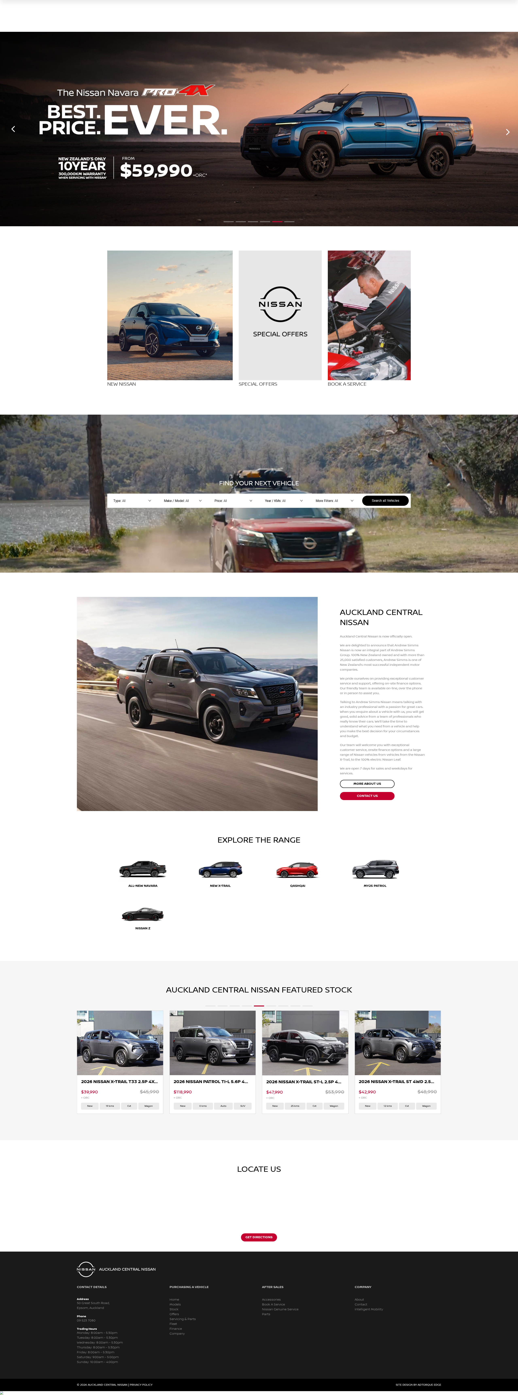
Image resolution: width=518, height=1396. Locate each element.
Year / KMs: (273, 501)
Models (175, 1304)
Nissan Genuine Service (280, 1309)
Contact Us (367, 796)
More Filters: (325, 501)
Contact (361, 1304)
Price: (218, 501)
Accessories (271, 1300)
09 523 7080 (86, 1320)
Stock (174, 1309)
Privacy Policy (141, 1384)
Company (177, 1334)
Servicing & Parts (183, 1319)
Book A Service (273, 1304)
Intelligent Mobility (369, 1309)
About (359, 1300)
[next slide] (508, 132)
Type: (117, 501)
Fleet (173, 1324)
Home (174, 1300)
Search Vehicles (385, 501)
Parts (266, 1314)
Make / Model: (174, 501)
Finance (176, 1329)
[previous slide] (13, 129)
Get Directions (259, 1237)
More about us (367, 784)
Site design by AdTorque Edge (418, 1384)
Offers (174, 1314)
